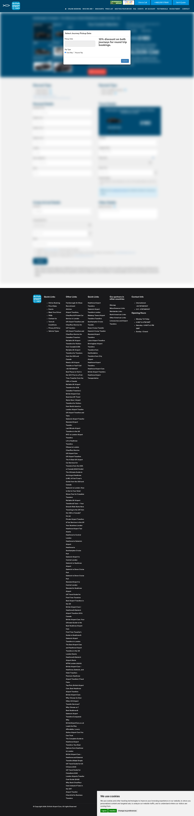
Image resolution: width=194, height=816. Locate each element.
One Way (69, 53)
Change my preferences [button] (127, 811)
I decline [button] (112, 811)
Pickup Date (69, 39)
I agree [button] (104, 811)
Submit (124, 61)
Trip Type (68, 49)
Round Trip (79, 53)
